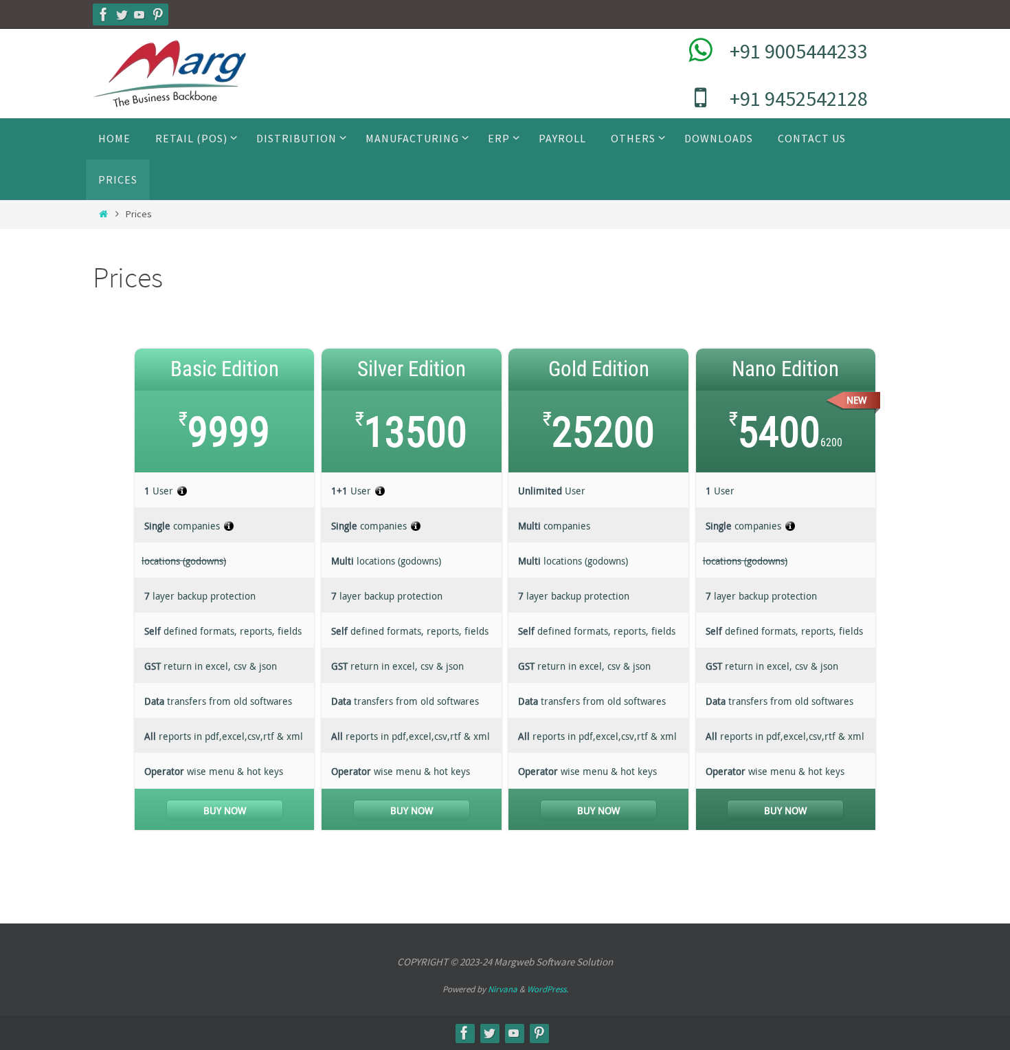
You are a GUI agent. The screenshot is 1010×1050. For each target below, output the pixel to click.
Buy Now (224, 810)
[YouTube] (139, 14)
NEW (856, 399)
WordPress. (547, 989)
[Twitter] (122, 14)
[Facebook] (104, 14)
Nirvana (502, 989)
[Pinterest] (157, 14)
